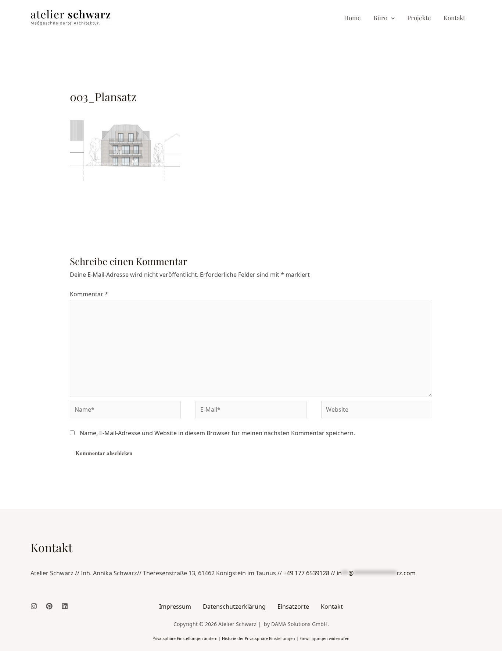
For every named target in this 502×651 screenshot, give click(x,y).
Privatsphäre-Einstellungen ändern (185, 638)
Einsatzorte (293, 606)
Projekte (419, 18)
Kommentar (89, 294)
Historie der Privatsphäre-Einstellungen (258, 638)
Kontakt (454, 18)
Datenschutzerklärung (234, 606)
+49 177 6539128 (306, 573)
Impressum (175, 606)
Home (352, 18)
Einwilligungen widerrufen (324, 638)
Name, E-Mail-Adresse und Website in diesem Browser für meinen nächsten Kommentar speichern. (217, 433)
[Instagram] (34, 606)
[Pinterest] (49, 606)
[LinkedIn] (64, 606)
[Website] (376, 411)
